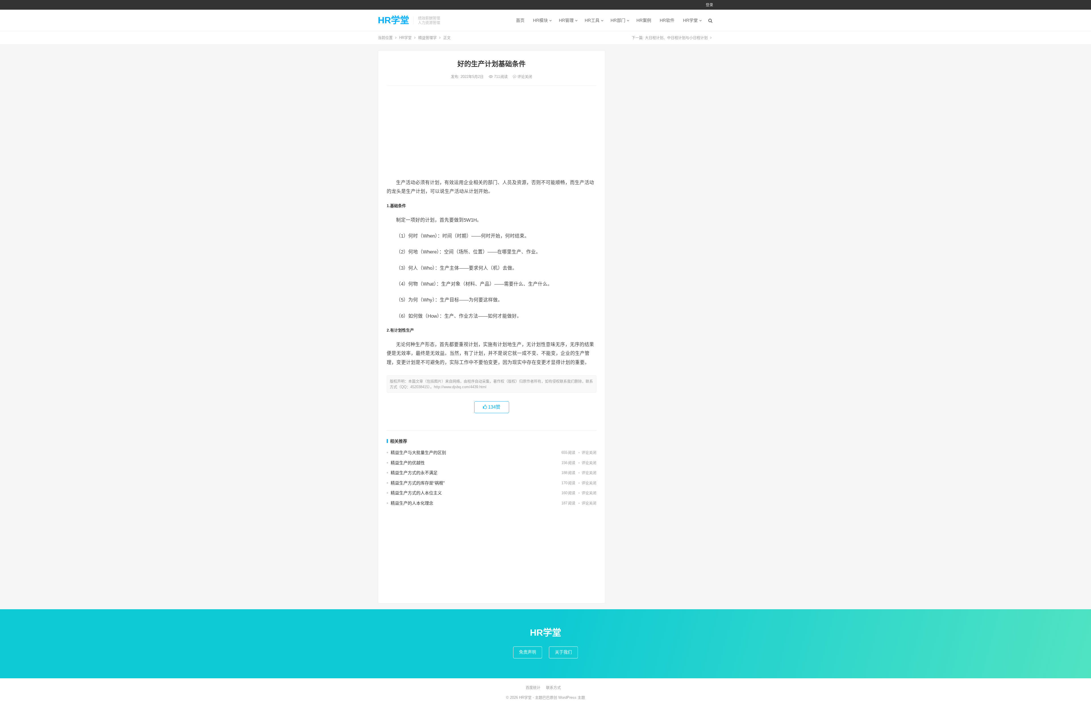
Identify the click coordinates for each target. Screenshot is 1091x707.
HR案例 (643, 20)
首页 (520, 20)
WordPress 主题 (571, 697)
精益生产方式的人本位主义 (416, 492)
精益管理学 (427, 38)
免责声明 (527, 652)
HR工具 (592, 20)
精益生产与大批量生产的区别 (418, 452)
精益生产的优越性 (408, 462)
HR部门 (618, 20)
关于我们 (563, 652)
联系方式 (553, 687)
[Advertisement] (491, 132)
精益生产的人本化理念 (412, 503)
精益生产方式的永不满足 (414, 472)
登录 (709, 5)
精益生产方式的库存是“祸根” (418, 483)
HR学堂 (393, 20)
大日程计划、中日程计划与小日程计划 (676, 38)
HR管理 (566, 20)
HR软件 (667, 20)
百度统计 (533, 687)
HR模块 (540, 20)
